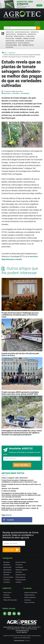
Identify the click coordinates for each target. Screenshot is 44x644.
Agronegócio (32, 34)
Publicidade (6, 597)
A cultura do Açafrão (9, 491)
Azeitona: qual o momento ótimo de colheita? (18, 499)
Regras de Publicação (30, 592)
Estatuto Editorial (29, 595)
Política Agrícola (23, 43)
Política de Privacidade (10, 600)
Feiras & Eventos (19, 36)
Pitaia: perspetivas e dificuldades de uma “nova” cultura (21, 506)
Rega (19, 45)
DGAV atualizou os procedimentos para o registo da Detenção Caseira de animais (20, 509)
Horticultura (10, 41)
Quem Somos (7, 592)
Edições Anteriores (30, 597)
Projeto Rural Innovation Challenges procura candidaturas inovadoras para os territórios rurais (20, 315)
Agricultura (10, 32)
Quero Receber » (22, 465)
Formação (18, 38)
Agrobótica (35, 32)
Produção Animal (11, 45)
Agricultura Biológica (22, 32)
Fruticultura (10, 38)
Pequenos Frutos (11, 43)
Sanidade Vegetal (28, 45)
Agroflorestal (11, 34)
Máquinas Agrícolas (21, 569)
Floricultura (30, 36)
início (5, 53)
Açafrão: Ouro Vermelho (10, 488)
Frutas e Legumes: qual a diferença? (15, 478)
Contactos (6, 595)
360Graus (27, 640)
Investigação (20, 41)
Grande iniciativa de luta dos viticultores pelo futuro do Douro (20, 354)
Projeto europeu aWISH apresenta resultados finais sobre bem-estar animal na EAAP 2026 (20, 393)
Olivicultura (29, 41)
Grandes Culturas (29, 38)
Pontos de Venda (29, 602)
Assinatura (27, 600)
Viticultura (9, 47)
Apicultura (9, 36)
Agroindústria (22, 34)
